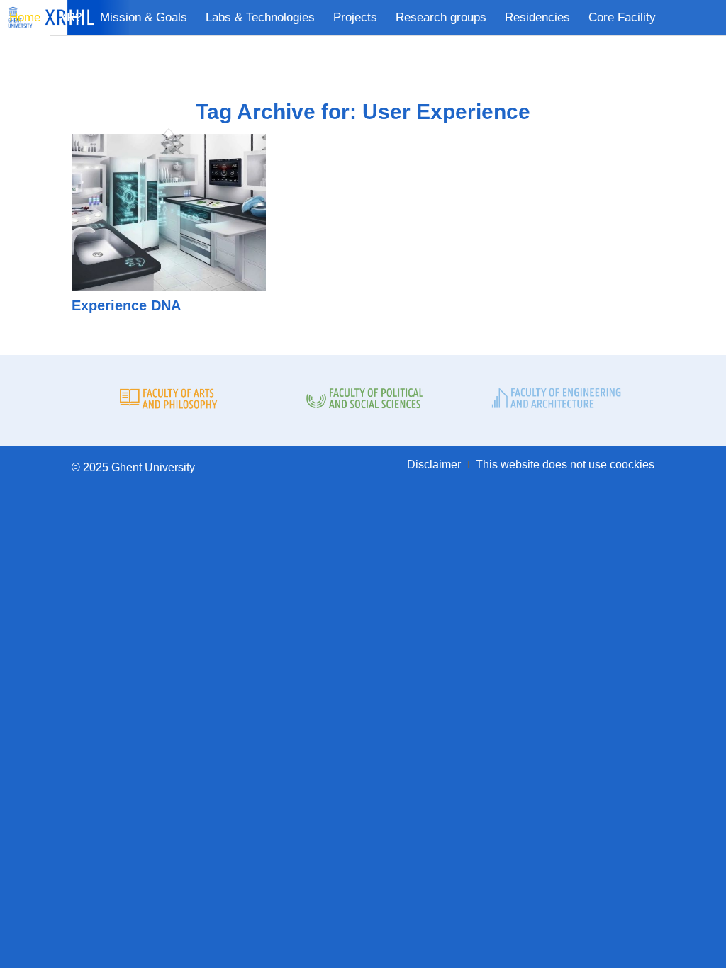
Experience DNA (126, 305)
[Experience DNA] (169, 286)
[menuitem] (25, 17)
